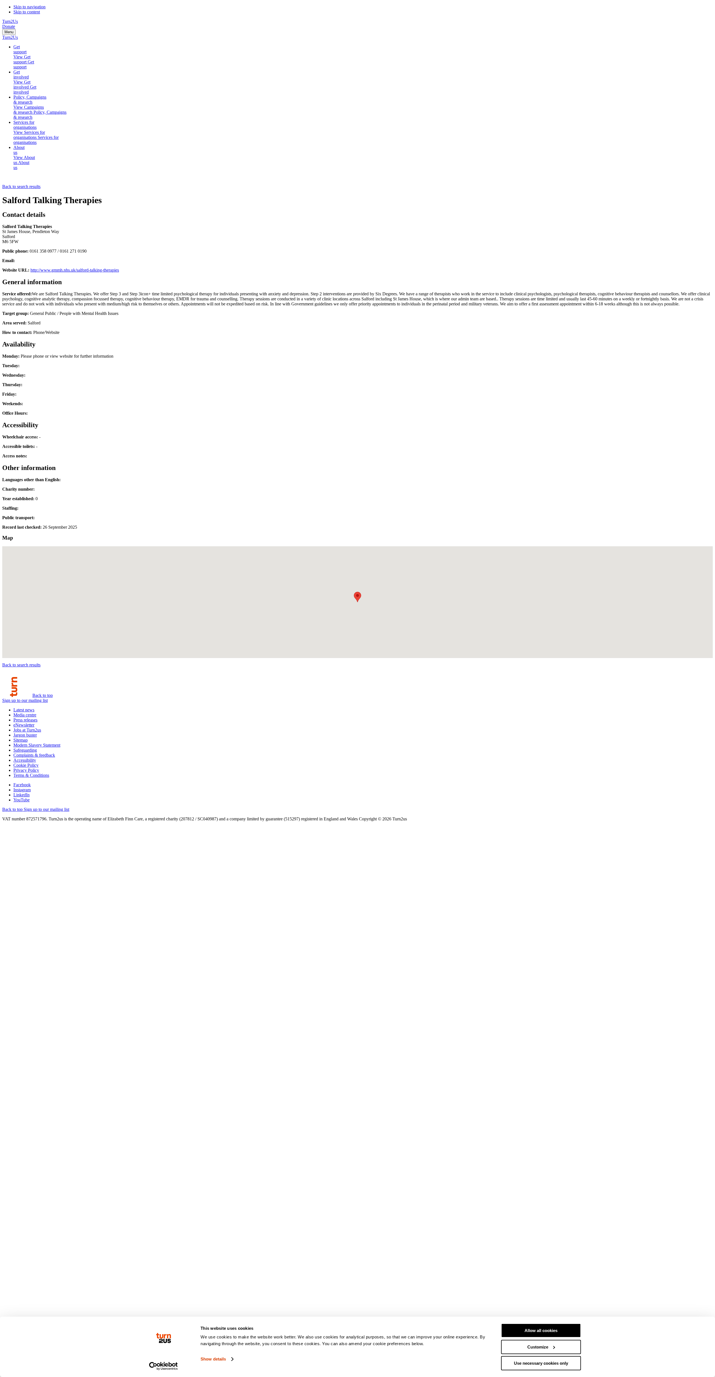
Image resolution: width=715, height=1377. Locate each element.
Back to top (42, 695)
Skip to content (26, 12)
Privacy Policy (26, 770)
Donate (8, 26)
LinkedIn (21, 794)
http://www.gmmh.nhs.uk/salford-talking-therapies (74, 270)
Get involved (21, 74)
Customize (537, 1347)
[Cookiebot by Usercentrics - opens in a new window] (163, 1366)
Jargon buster (25, 735)
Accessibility (24, 760)
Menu (8, 32)
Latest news (23, 710)
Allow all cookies (541, 1330)
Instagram (22, 789)
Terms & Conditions (31, 775)
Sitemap (20, 740)
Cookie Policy (26, 765)
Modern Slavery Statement (36, 745)
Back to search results (21, 186)
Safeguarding (25, 750)
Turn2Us (10, 21)
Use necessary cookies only (541, 1363)
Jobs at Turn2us (27, 730)
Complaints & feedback (34, 755)
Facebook (22, 784)
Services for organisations (25, 125)
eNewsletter (23, 725)
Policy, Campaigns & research (29, 100)
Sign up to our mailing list (25, 700)
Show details (213, 1359)
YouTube (21, 799)
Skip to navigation (29, 6)
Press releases (25, 720)
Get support (20, 49)
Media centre (24, 715)
